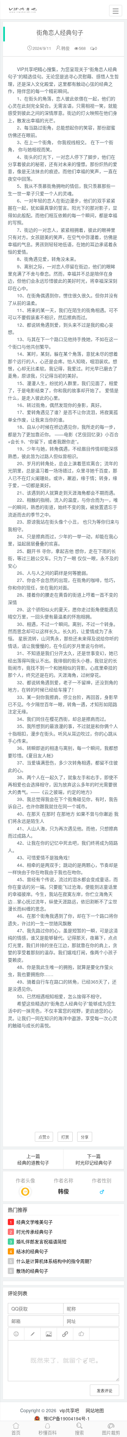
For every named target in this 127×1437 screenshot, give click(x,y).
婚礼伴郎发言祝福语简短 (41, 1241)
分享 (85, 1137)
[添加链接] (65, 1334)
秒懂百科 (47, 1432)
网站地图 (95, 1410)
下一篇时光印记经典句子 (94, 1159)
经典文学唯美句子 (34, 1222)
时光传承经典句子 (34, 1231)
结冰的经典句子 (32, 1251)
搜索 (79, 1432)
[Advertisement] (63, 1075)
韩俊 (65, 48)
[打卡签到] (32, 1334)
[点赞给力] (81, 1334)
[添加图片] (49, 1334)
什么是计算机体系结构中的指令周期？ (55, 1261)
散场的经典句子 (32, 1270)
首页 (16, 1432)
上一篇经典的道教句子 (33, 1159)
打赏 (65, 1137)
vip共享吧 (69, 1410)
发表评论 (104, 1390)
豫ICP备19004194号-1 (67, 1418)
